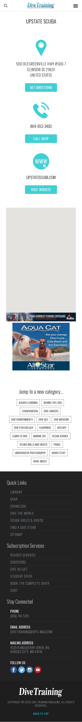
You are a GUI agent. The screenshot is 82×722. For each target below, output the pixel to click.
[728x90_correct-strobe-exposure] (41, 320)
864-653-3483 (41, 126)
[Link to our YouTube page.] (38, 669)
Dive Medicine (61, 419)
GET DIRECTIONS (41, 87)
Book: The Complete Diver (29, 583)
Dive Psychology (23, 427)
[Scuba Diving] (41, 5)
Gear (14, 499)
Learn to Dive (19, 436)
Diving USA (18, 506)
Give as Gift (19, 569)
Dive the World (22, 513)
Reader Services (23, 555)
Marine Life (39, 436)
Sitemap (16, 534)
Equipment (45, 427)
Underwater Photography (30, 453)
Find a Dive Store (23, 527)
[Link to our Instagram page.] (29, 669)
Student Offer (21, 576)
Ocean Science (60, 436)
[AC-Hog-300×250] (41, 369)
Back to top (41, 713)
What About (40, 461)
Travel (57, 444)
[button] (41, 257)
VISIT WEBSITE (41, 189)
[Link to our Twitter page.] (21, 669)
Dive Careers (51, 411)
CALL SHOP (41, 138)
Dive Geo (43, 419)
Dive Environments (22, 419)
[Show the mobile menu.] (75, 6)
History (61, 427)
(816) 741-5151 (19, 615)
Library (16, 492)
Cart (14, 590)
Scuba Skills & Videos (26, 520)
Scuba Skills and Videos (33, 444)
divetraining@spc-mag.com (31, 631)
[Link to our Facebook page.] (13, 669)
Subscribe (18, 562)
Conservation (30, 411)
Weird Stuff (59, 453)
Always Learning (28, 402)
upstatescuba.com (41, 177)
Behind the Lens (53, 402)
